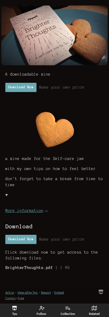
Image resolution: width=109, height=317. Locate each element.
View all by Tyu (27, 292)
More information (24, 211)
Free (21, 298)
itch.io (9, 292)
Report (46, 292)
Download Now (21, 87)
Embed (59, 292)
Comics (10, 298)
